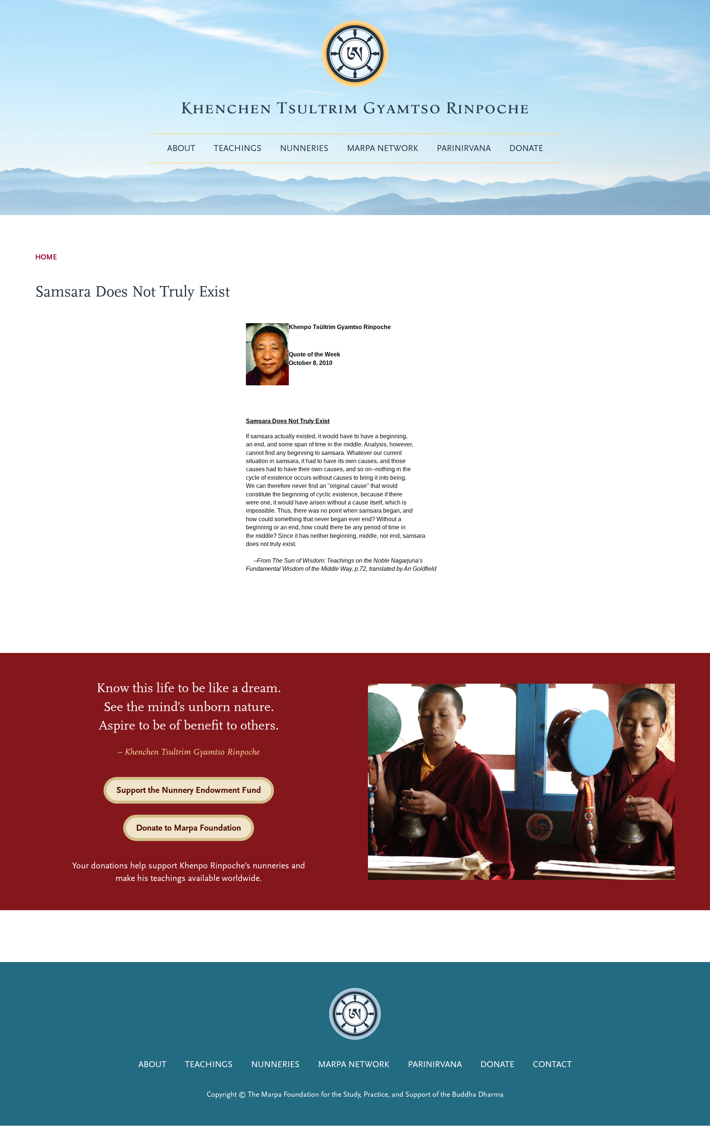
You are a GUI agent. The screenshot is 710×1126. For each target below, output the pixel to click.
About (181, 148)
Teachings (237, 148)
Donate (526, 148)
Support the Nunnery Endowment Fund (188, 790)
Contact (552, 1064)
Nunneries (304, 148)
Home (46, 257)
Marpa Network (382, 148)
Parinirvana (464, 148)
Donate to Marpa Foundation (188, 827)
